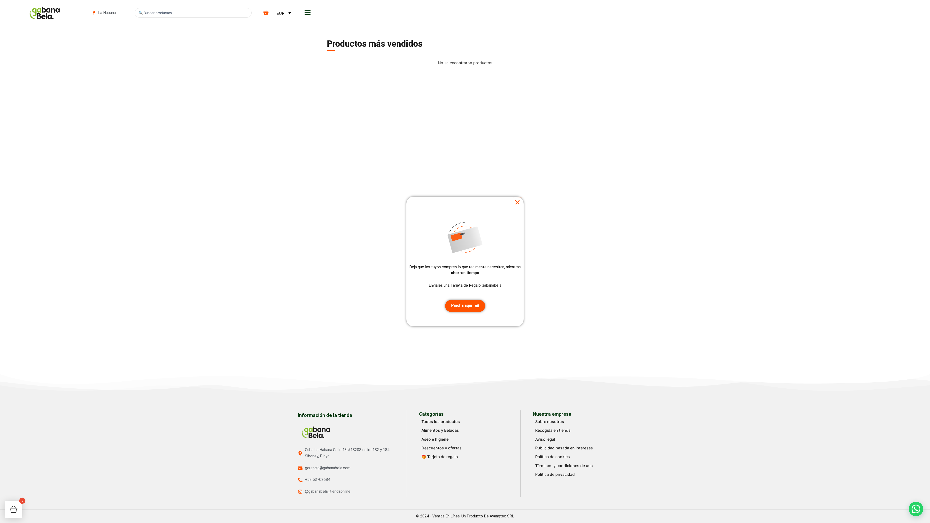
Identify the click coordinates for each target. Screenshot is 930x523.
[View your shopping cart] (266, 12)
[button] (517, 202)
